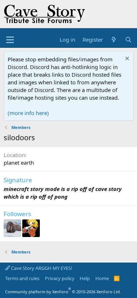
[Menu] (10, 40)
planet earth (19, 162)
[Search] (128, 39)
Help (85, 278)
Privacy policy (60, 278)
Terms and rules (22, 278)
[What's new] (114, 39)
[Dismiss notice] (126, 59)
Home (102, 278)
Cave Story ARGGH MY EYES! (41, 268)
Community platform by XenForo (63, 291)
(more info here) (28, 112)
